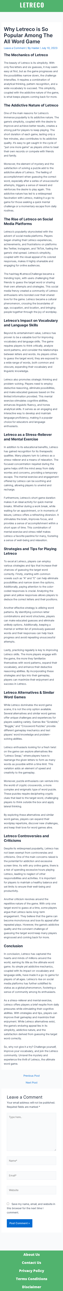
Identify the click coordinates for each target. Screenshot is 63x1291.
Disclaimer (31, 1286)
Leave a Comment (15, 48)
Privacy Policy (31, 1270)
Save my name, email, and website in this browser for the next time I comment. (31, 1208)
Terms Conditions (31, 1278)
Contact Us (31, 1262)
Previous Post (31, 1075)
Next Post (31, 1082)
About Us (31, 1254)
